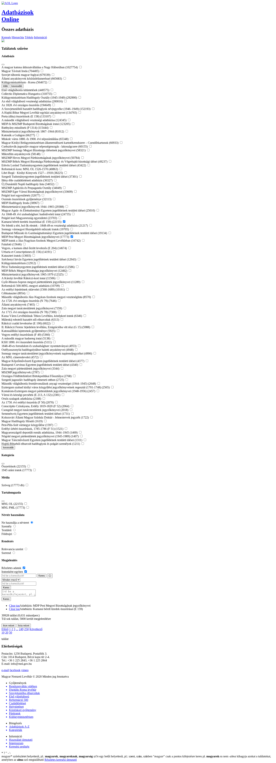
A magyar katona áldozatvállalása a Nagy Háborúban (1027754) (40, 67)
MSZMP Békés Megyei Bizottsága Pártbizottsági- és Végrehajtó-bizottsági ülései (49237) (55, 161)
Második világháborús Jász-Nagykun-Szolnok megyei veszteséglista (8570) (47, 297)
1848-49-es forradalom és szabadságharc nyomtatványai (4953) (39, 346)
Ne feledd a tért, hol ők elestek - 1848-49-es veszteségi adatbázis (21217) (45, 225)
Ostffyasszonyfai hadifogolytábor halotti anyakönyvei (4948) (38, 349)
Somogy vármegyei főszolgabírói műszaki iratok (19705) (36, 229)
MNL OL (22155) (13, 503)
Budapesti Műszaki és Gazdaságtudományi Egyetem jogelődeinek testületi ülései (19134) (55, 233)
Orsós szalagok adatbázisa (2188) (22, 398)
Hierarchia (18, 37)
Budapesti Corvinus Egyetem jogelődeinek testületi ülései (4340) (40, 364)
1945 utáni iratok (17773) (17, 470)
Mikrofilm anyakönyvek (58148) (21, 154)
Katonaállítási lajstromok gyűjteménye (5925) (29, 330)
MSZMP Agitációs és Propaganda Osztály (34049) (32, 187)
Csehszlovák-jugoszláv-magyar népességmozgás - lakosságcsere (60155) (45, 146)
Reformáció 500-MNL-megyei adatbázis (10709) (31, 285)
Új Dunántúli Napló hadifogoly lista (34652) (28, 184)
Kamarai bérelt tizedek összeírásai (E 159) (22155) (32, 221)
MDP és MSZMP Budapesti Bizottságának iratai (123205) (36, 124)
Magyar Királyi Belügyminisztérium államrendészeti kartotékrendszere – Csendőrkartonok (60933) (60, 142)
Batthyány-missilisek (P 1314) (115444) (25, 127)
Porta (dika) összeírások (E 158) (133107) (27, 116)
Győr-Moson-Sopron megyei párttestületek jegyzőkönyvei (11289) (41, 282)
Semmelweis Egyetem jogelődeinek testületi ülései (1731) (36, 413)
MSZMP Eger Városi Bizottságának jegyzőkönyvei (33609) (37, 191)
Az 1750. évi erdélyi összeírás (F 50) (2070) (28, 402)
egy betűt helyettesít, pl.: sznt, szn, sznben (123, 756)
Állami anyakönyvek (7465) (19, 304)
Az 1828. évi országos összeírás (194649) (27, 105)
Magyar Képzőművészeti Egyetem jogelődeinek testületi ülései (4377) (43, 361)
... (17, 629)
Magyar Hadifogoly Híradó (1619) (22, 421)
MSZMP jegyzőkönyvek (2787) (21, 372)
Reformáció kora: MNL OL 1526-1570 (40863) (30, 169)
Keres (41, 575)
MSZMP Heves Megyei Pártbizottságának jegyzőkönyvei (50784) (41, 157)
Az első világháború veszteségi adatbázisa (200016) (32, 101)
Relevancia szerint (13, 549)
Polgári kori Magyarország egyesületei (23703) (30, 218)
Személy (7, 526)
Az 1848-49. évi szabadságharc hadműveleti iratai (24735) (36, 214)
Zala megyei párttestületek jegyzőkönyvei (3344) (31, 368)
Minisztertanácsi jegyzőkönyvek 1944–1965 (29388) (33, 206)
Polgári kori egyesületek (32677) (21, 195)
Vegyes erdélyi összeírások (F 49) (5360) (26, 334)
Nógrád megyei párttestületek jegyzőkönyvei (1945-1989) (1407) (40, 436)
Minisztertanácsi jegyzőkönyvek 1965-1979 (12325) (33, 274)
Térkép (29, 37)
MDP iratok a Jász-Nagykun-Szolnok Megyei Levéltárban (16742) (41, 240)
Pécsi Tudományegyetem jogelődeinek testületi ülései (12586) (38, 267)
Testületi (7, 530)
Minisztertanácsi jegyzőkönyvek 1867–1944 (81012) (33, 131)
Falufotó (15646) (12, 244)
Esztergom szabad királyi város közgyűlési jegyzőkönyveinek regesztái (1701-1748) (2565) (56, 387)
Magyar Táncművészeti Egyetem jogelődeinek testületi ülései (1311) (42, 440)
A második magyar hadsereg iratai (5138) (26, 338)
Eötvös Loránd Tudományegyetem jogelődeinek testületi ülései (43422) (44, 165)
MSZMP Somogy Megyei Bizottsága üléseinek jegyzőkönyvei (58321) (44, 150)
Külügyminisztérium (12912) (19, 263)
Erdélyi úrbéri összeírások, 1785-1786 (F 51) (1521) (33, 428)
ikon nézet (8, 625)
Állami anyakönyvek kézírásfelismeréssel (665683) (32, 78)
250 (26, 629)
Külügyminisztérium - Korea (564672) (25, 82)
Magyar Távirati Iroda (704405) (21, 71)
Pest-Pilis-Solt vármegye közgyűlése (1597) (28, 425)
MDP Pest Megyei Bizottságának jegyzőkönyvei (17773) (36, 236)
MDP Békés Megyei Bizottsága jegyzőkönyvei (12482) (35, 270)
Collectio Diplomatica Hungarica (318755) (27, 93)
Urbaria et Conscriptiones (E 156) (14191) (27, 251)
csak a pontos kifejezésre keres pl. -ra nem (191, 756)
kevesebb (16, 86)
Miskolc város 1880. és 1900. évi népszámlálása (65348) (35, 139)
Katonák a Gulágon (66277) (19, 135)
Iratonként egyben (13, 571)
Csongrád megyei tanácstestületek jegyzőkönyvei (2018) (35, 410)
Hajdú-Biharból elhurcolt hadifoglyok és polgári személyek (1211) (41, 443)
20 (6, 632)
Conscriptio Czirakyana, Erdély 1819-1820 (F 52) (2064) (36, 406)
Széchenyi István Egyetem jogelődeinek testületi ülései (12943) (39, 259)
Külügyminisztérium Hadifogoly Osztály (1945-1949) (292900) (40, 97)
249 (21, 629)
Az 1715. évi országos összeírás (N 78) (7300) (29, 312)
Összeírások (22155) (14, 466)
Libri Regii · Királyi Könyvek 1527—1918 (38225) (33, 172)
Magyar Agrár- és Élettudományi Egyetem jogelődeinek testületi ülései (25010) (49, 210)
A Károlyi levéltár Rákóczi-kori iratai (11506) (29, 278)
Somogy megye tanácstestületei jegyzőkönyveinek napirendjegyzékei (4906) (47, 353)
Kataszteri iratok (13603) (17, 255)
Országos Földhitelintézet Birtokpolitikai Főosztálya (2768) (37, 376)
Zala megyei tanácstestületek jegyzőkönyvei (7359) (32, 308)
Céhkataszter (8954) (14, 293)
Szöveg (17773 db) (13, 485)
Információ (40, 37)
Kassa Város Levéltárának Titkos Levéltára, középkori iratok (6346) (42, 315)
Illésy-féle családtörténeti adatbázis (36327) (27, 180)
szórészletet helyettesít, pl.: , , (47, 756)
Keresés (6, 37)
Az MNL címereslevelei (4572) (20, 357)
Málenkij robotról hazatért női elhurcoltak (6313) (31, 319)
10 (3, 632)
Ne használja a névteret (16, 522)
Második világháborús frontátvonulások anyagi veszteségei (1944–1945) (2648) (49, 383)
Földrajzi (7, 534)
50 (10, 632)
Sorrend (7, 553)
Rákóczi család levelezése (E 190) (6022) (26, 323)
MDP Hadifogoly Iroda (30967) (21, 203)
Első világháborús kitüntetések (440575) (26, 90)
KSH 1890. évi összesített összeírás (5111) (27, 342)
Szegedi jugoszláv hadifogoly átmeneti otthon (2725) (33, 379)
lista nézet (23, 625)
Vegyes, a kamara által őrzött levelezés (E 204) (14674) (35, 248)
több (5, 86)
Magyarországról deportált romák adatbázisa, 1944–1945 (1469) (40, 432)
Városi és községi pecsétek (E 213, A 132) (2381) (31, 394)
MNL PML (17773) (14, 507)
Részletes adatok (12, 568)
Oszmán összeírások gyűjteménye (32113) (27, 199)
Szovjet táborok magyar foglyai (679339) (26, 74)
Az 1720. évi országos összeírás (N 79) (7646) (29, 300)
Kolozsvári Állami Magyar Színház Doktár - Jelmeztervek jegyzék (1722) (46, 417)
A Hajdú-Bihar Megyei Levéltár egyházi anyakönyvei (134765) (40, 112)
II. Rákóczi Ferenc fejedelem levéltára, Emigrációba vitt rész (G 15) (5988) (46, 327)
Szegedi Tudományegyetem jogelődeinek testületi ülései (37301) (40, 176)
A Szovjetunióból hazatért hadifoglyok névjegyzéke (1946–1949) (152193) (46, 108)
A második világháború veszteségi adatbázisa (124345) (34, 120)
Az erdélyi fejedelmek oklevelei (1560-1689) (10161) (34, 289)
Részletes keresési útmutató (60, 759)
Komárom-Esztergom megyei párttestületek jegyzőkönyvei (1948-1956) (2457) (49, 391)
